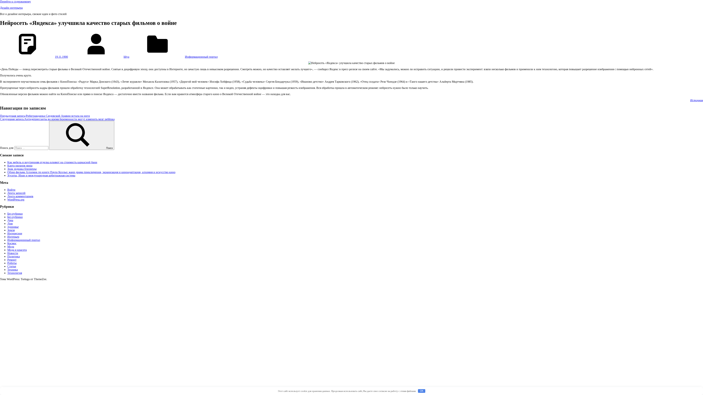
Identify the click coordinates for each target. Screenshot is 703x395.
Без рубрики (15, 213)
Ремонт (11, 259)
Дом (10, 223)
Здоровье (13, 226)
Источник (696, 100)
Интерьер (13, 236)
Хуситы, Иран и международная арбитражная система (41, 175)
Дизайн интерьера (11, 7)
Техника (12, 269)
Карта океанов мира (19, 165)
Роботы (12, 263)
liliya (126, 56)
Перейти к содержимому (15, 1)
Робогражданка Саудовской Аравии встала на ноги (45, 115)
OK (421, 391)
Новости (12, 253)
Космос (11, 243)
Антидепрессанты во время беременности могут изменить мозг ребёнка (57, 119)
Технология (14, 272)
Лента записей (16, 193)
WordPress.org (15, 199)
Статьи (11, 266)
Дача (10, 220)
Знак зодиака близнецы (22, 168)
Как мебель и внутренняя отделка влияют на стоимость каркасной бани (52, 162)
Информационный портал (201, 56)
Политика (13, 256)
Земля (11, 230)
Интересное (14, 233)
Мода (10, 246)
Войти (11, 189)
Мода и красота (17, 249)
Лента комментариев (20, 196)
